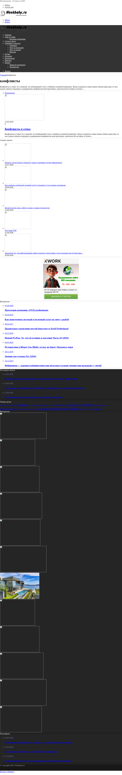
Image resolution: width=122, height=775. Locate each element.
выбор (13, 405)
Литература (14, 67)
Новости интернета (17, 65)
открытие (96, 405)
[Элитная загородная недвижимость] (19, 598)
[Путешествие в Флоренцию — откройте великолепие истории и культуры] (23, 572)
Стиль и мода (10, 41)
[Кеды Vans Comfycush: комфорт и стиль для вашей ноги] (21, 678)
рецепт (81, 409)
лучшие (57, 405)
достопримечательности (39, 405)
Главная (8, 35)
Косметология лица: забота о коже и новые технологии (27, 208)
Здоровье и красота (12, 43)
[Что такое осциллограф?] (20, 545)
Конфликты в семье (18, 129)
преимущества (8, 408)
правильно (103, 405)
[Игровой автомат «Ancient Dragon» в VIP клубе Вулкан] (21, 518)
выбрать (22, 404)
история (51, 405)
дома (29, 405)
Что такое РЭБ (10, 230)
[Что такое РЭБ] (18, 228)
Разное (7, 63)
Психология (10, 58)
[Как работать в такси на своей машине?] (19, 492)
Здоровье (13, 46)
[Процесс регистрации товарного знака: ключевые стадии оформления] (18, 160)
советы (97, 409)
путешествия (67, 408)
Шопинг (8, 61)
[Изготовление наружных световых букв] (21, 732)
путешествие (48, 408)
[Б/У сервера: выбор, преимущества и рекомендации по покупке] (19, 652)
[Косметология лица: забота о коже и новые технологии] (18, 206)
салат (86, 409)
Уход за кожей (15, 50)
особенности (73, 404)
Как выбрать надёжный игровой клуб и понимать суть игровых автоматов (35, 185)
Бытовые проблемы (17, 39)
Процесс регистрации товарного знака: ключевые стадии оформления (33, 163)
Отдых (7, 54)
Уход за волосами (17, 48)
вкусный (8, 405)
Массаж (13, 52)
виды (2, 405)
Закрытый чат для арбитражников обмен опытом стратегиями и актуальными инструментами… (44, 253)
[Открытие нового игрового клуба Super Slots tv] (23, 705)
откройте (87, 404)
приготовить (22, 409)
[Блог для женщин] (13, 16)
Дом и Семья (10, 37)
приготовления (33, 409)
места (64, 405)
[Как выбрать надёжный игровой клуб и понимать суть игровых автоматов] (18, 183)
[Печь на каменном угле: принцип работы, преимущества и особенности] (17, 625)
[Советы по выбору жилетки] (17, 465)
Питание (8, 56)
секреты (91, 409)
